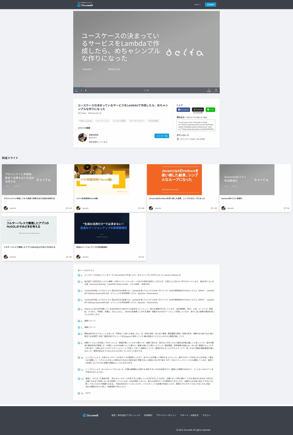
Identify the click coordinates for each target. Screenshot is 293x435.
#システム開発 (119, 120)
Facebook (185, 110)
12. (82, 378)
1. (82, 275)
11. (82, 369)
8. (82, 334)
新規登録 (210, 4)
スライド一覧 (161, 135)
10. (82, 357)
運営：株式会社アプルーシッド (125, 415)
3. (82, 291)
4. (82, 300)
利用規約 (148, 415)
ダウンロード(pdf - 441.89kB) (192, 139)
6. (82, 321)
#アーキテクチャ (137, 120)
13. (82, 393)
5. (82, 309)
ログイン (198, 4)
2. (82, 281)
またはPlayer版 (198, 112)
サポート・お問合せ (189, 415)
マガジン (206, 415)
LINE (212, 110)
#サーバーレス (102, 120)
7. (82, 327)
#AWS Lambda (86, 120)
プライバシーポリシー (166, 415)
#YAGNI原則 (153, 120)
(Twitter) (199, 109)
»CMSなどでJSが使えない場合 (196, 117)
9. (82, 343)
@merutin (93, 137)
